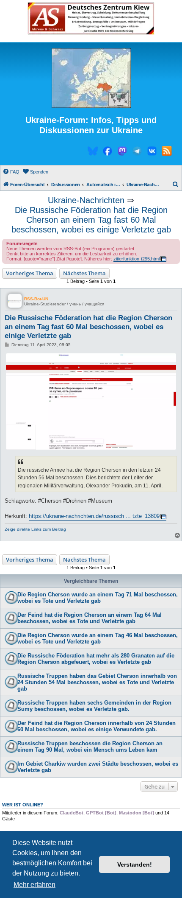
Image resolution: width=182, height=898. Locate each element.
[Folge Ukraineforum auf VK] (152, 152)
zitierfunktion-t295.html (136, 258)
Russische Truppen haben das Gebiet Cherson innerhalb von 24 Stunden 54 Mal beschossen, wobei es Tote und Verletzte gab (97, 682)
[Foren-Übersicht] (91, 78)
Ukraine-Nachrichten (86, 200)
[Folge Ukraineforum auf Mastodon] (122, 152)
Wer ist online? (22, 804)
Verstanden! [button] (134, 864)
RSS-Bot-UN (36, 299)
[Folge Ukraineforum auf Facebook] (107, 152)
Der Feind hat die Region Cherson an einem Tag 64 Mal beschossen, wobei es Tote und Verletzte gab (89, 618)
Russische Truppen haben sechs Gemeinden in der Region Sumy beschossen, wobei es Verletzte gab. (94, 705)
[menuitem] (11, 172)
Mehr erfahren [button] (34, 884)
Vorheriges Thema (29, 273)
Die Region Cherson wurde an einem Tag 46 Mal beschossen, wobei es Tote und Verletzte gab (97, 638)
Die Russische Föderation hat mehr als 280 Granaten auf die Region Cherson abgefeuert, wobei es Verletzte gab (95, 658)
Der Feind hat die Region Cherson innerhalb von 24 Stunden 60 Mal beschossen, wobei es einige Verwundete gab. (96, 726)
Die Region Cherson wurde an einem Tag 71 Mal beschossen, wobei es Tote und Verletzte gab (97, 597)
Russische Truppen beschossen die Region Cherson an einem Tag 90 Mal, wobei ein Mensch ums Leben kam (90, 746)
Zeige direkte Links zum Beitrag (35, 529)
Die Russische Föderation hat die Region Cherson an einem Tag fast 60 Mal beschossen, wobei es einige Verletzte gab (91, 219)
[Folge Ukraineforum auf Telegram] (137, 152)
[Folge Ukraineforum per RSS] (167, 152)
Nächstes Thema (84, 273)
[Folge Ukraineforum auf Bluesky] (92, 152)
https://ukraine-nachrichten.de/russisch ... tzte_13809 (94, 516)
